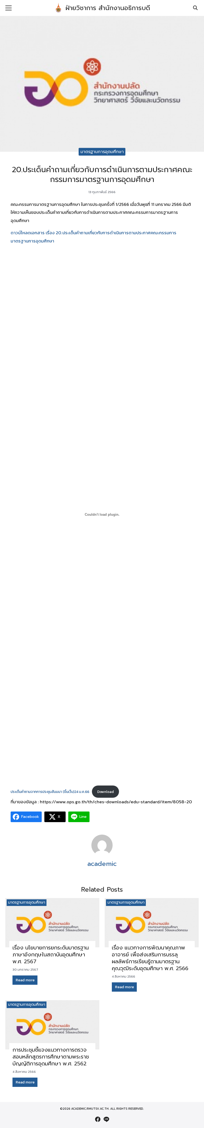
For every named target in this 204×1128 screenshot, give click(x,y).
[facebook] (98, 1119)
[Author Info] (102, 854)
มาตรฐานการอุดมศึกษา (102, 151)
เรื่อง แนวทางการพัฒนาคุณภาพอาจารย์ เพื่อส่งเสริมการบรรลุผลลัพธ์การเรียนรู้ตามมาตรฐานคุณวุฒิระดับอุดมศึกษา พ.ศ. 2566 (150, 958)
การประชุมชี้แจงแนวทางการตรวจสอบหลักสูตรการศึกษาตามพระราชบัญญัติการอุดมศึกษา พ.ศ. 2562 (50, 1057)
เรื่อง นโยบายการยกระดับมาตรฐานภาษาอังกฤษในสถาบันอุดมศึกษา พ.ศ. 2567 (50, 954)
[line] (106, 1119)
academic (102, 864)
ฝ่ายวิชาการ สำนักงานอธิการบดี (107, 8)
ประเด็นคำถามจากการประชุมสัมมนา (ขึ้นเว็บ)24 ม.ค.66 (50, 791)
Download (105, 791)
